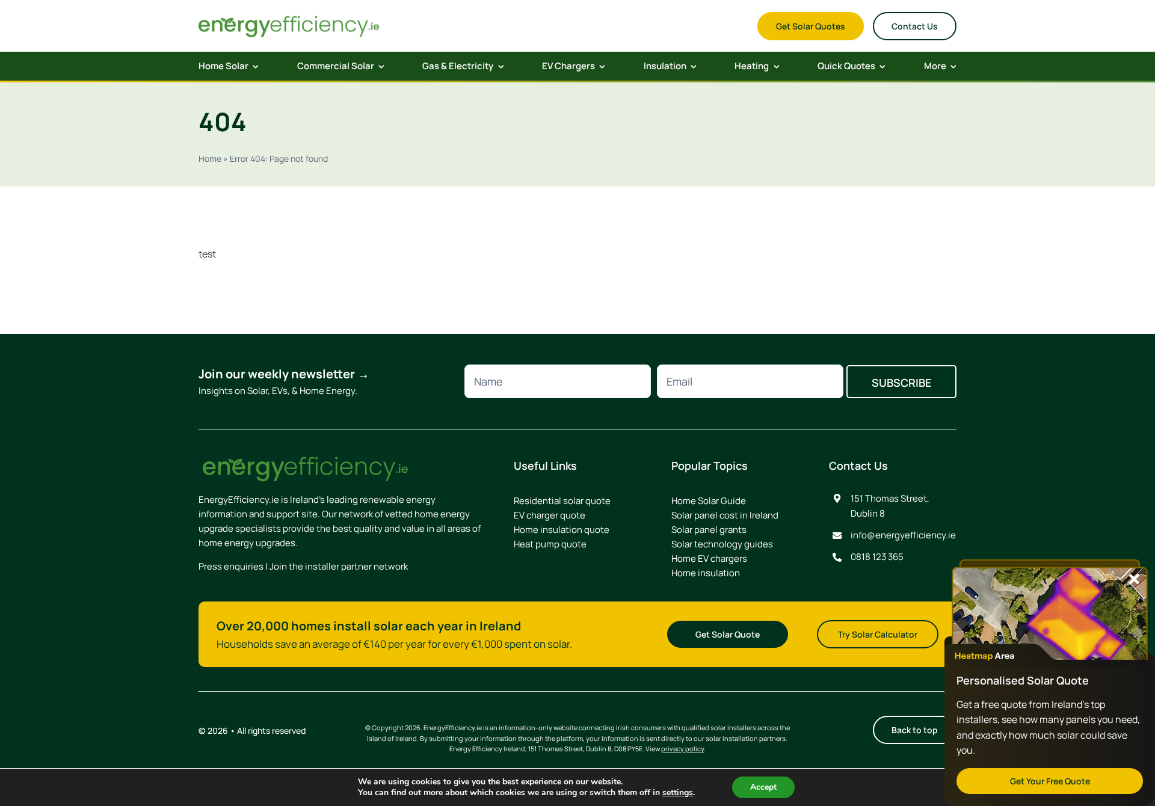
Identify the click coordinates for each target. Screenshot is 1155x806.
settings (677, 792)
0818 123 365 (877, 556)
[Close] (1134, 579)
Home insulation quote (561, 529)
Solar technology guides (722, 544)
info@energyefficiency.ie (903, 535)
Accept (763, 787)
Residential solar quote (562, 500)
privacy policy (682, 748)
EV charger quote (549, 515)
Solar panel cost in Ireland (724, 515)
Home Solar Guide (708, 500)
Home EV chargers (709, 558)
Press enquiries (231, 566)
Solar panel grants (709, 529)
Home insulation (705, 573)
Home (210, 158)
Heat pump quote (550, 544)
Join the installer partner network (339, 566)
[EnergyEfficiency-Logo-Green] (289, 18)
